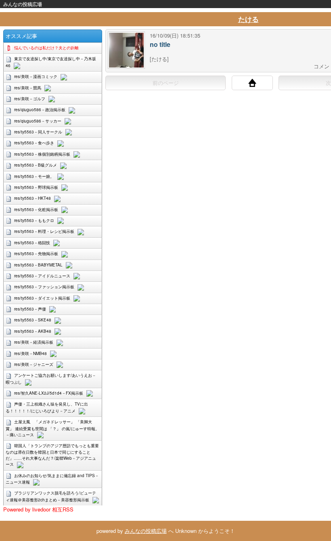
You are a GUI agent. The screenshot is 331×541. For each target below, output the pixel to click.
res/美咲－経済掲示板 (33, 342)
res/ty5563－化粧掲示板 (36, 209)
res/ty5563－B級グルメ (35, 165)
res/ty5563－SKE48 (32, 320)
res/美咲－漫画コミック (35, 76)
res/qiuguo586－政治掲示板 (39, 109)
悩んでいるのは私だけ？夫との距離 (46, 48)
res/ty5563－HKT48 (32, 198)
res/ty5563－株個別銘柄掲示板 (42, 154)
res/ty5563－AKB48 (32, 331)
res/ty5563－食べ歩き (34, 143)
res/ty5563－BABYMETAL (38, 265)
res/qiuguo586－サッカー (37, 121)
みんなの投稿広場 (22, 4)
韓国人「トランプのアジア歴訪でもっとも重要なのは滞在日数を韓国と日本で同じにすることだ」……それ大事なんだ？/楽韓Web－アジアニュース (52, 455)
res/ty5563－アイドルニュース (42, 276)
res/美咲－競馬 (27, 88)
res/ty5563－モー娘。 (34, 176)
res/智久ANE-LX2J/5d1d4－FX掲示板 (48, 393)
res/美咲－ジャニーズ (33, 364)
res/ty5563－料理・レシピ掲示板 (44, 231)
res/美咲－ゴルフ (29, 98)
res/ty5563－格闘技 (32, 242)
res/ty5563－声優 (30, 309)
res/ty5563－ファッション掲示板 (44, 287)
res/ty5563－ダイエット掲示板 (42, 298)
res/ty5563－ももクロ (34, 220)
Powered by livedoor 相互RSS (38, 509)
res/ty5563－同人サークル (38, 132)
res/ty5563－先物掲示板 (36, 253)
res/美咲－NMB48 (30, 353)
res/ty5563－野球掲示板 (36, 187)
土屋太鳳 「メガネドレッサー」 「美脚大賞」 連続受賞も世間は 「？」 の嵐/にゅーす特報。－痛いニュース (52, 428)
